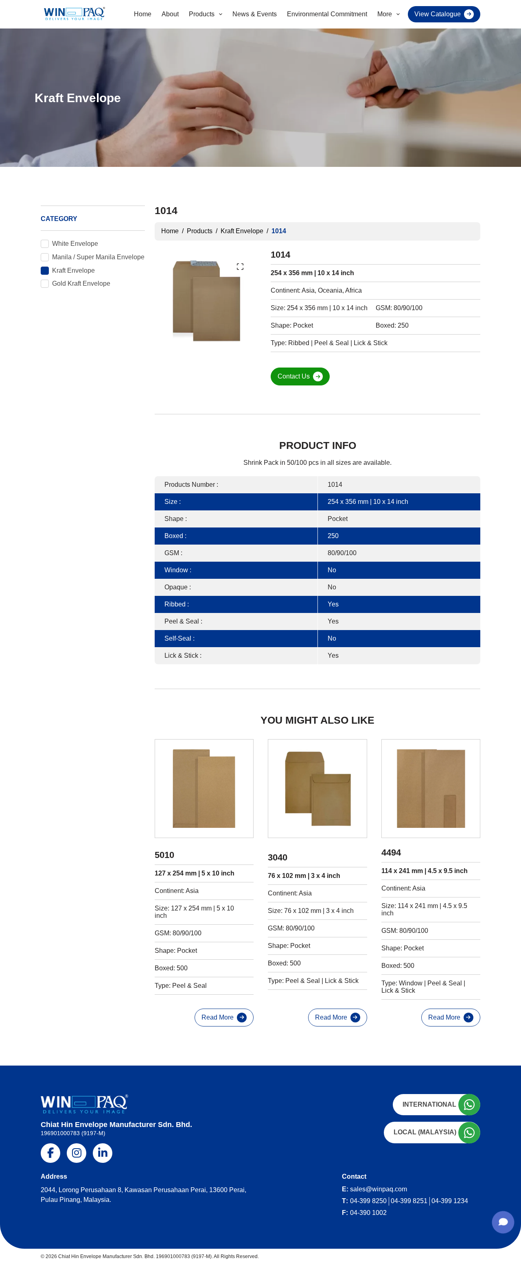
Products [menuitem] (202, 14)
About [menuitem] (170, 14)
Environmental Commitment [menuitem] (327, 14)
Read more (217, 1017)
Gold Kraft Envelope (81, 283)
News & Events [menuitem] (254, 14)
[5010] (204, 788)
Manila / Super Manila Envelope (98, 257)
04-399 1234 (449, 1200)
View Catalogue (437, 14)
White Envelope (75, 243)
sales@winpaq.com (378, 1189)
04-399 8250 (368, 1200)
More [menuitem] (384, 14)
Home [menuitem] (142, 14)
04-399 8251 (409, 1200)
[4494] (430, 788)
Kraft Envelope (73, 270)
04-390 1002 (368, 1212)
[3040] (317, 788)
